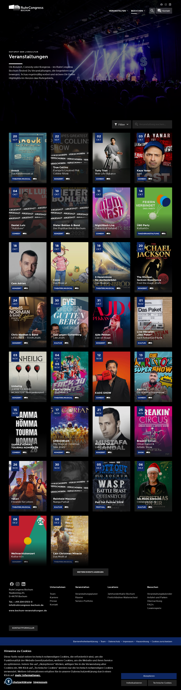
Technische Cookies (162, 683)
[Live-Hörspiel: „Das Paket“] (153, 322)
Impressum (40, 682)
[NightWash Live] (111, 212)
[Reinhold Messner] (69, 486)
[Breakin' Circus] (153, 431)
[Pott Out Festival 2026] (111, 486)
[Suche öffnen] (152, 11)
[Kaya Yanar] (153, 158)
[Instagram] (166, 4)
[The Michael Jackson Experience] (153, 267)
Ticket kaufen (27, 181)
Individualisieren (134, 683)
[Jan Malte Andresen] (153, 486)
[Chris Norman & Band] (28, 322)
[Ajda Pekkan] (111, 322)
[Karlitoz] (153, 377)
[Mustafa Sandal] (111, 431)
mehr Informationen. (28, 675)
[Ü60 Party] (153, 212)
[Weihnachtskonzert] (28, 541)
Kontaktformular (23, 628)
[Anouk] (28, 158)
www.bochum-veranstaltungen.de (28, 610)
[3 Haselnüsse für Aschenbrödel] (111, 267)
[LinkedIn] (170, 4)
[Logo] (43, 8)
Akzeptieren (149, 676)
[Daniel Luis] (28, 212)
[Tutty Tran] (111, 158)
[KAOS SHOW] (111, 377)
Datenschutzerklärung (18, 682)
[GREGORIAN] (69, 431)
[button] (8, 681)
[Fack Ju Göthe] (69, 377)
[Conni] (69, 267)
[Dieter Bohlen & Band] (69, 212)
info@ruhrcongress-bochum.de (26, 605)
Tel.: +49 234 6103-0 (20, 601)
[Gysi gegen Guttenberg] (69, 322)
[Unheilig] (28, 377)
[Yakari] (28, 486)
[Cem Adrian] (28, 267)
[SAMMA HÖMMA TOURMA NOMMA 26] (28, 431)
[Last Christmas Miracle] (69, 541)
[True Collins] (69, 158)
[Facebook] (161, 4)
